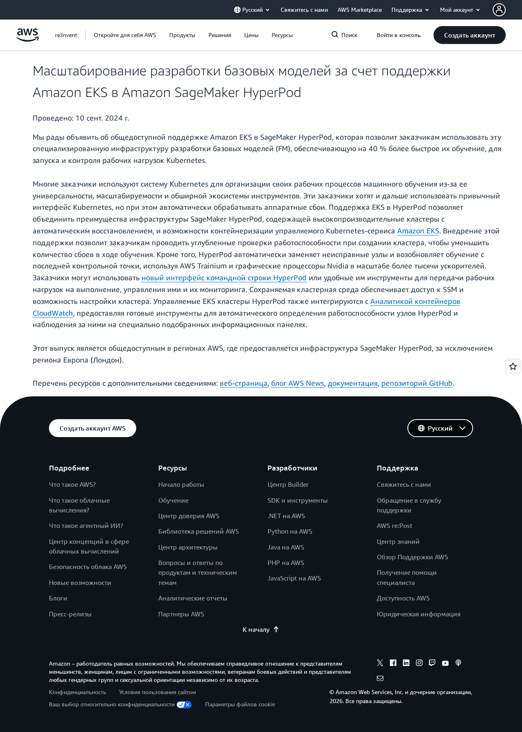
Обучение (173, 500)
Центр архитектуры (188, 547)
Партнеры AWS (181, 614)
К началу (256, 629)
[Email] (380, 679)
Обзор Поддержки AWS (412, 557)
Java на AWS (286, 547)
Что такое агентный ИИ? (86, 525)
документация (353, 382)
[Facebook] (393, 663)
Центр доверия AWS (188, 516)
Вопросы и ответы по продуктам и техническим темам (197, 572)
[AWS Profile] (499, 9)
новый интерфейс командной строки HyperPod (224, 277)
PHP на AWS (286, 562)
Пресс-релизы (70, 614)
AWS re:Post (394, 525)
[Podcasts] (458, 663)
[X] (380, 663)
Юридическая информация (418, 614)
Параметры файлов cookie (240, 704)
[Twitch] (432, 663)
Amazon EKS (418, 230)
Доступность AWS (403, 598)
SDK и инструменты (298, 500)
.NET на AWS (286, 516)
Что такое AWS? (72, 484)
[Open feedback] (513, 366)
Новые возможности (80, 582)
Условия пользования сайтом (157, 691)
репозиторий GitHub (417, 382)
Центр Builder (288, 484)
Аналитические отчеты (193, 598)
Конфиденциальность (77, 691)
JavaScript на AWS (294, 578)
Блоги (58, 598)
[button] (125, 35)
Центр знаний (398, 541)
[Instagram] (419, 663)
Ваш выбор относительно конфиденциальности (112, 704)
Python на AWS (290, 531)
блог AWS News (297, 382)
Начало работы (181, 484)
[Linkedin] (406, 663)
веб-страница (244, 382)
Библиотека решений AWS (198, 531)
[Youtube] (445, 663)
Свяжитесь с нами (404, 484)
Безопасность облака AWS (88, 567)
